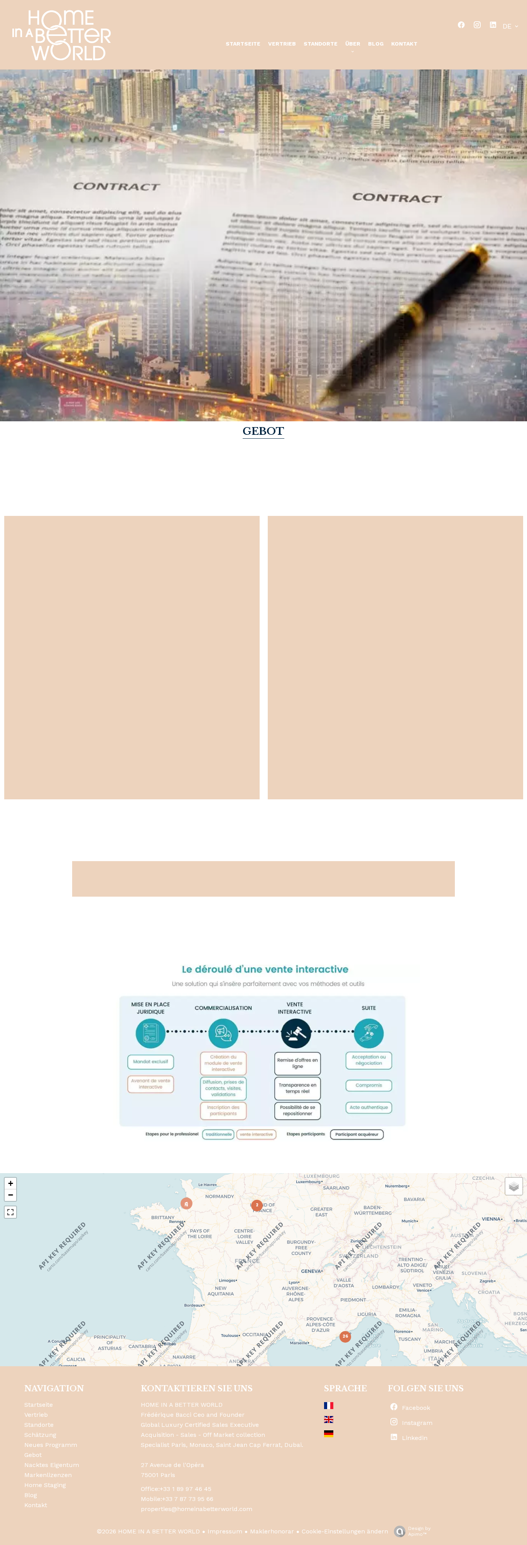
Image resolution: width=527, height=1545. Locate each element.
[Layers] (513, 1186)
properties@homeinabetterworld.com (196, 1509)
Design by (419, 1531)
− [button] (10, 1195)
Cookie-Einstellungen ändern (345, 1531)
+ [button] (10, 1183)
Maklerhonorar (272, 1531)
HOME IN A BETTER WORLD (182, 1404)
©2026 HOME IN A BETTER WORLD (148, 1531)
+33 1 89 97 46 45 (185, 1488)
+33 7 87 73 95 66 (187, 1499)
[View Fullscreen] (10, 1212)
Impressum (225, 1531)
